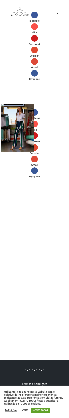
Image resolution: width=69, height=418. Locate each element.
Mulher (38, 216)
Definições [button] (11, 410)
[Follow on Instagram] (34, 368)
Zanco (39, 220)
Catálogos (25, 216)
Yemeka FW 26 (50, 332)
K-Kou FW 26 (17, 316)
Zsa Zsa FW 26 (16, 332)
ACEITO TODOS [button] (40, 410)
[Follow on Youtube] (41, 368)
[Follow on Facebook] (27, 368)
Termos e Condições (34, 384)
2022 (14, 216)
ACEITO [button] (24, 410)
